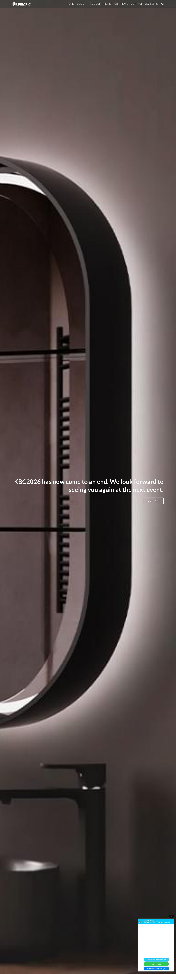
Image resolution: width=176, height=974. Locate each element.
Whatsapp (156, 964)
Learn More (153, 500)
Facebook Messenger (156, 968)
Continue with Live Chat (156, 960)
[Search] (162, 4)
